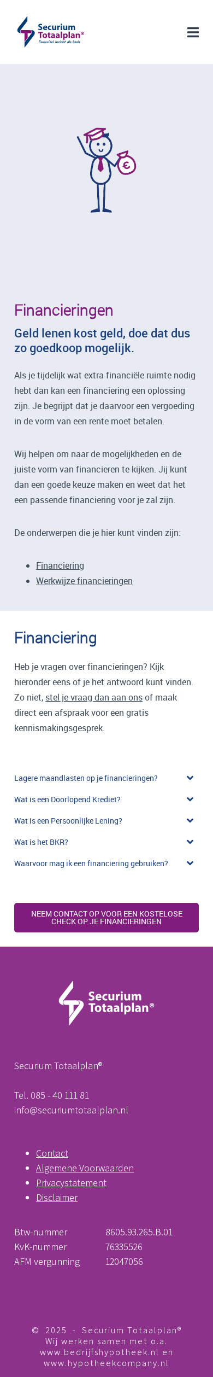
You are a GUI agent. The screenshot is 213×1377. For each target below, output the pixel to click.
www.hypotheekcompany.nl (106, 1363)
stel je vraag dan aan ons (94, 697)
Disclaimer (57, 1197)
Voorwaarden (106, 1168)
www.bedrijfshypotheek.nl (99, 1352)
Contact (52, 1153)
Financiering (60, 565)
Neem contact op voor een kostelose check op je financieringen (106, 917)
